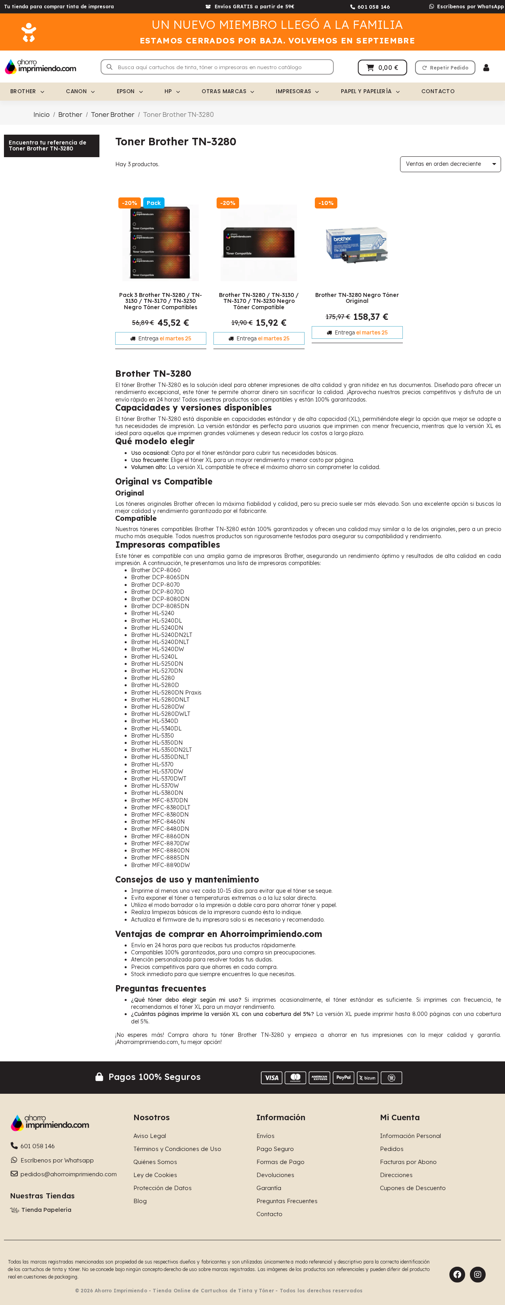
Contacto (437, 91)
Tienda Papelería (46, 1209)
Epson (126, 91)
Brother (23, 91)
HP (168, 91)
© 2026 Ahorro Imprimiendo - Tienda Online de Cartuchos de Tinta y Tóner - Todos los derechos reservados (219, 1291)
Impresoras (293, 91)
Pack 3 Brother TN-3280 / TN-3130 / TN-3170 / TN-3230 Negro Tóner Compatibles (160, 301)
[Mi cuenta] (486, 68)
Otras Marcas (224, 91)
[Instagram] (478, 1275)
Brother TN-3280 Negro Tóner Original (357, 297)
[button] (445, 67)
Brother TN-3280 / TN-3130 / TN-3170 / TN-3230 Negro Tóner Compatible (259, 301)
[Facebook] (457, 1275)
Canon (76, 91)
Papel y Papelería (366, 91)
